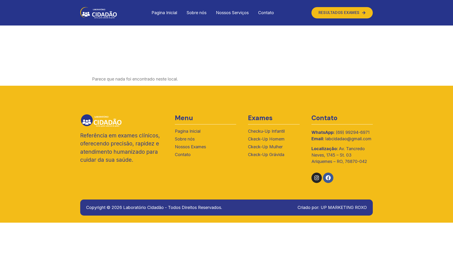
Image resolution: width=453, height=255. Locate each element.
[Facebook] (328, 178)
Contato (266, 12)
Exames (260, 118)
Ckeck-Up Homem (266, 138)
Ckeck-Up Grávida (266, 154)
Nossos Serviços (232, 12)
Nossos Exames (190, 146)
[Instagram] (316, 178)
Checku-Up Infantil (266, 131)
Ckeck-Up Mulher (265, 146)
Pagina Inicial (164, 12)
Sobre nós (196, 12)
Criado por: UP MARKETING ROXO (332, 207)
